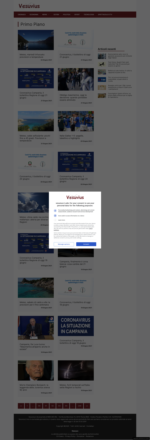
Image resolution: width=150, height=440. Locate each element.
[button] (75, 220)
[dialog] (75, 220)
